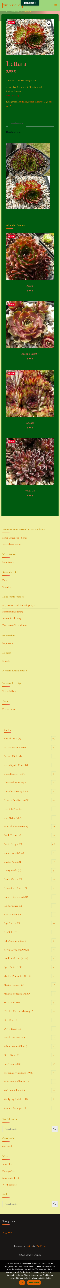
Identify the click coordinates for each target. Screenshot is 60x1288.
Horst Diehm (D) (12, 914)
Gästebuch (7, 1146)
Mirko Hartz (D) (12, 1002)
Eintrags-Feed (8, 1171)
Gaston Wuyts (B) (13, 861)
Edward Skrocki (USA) (16, 826)
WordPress (40, 1246)
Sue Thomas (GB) (13, 1064)
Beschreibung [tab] (17, 123)
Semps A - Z (16, 11)
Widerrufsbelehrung (11, 618)
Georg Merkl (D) (12, 870)
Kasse (4, 580)
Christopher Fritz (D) (15, 782)
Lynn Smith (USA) (13, 967)
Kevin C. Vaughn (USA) (16, 949)
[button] (48, 24)
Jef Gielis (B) (10, 932)
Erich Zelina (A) (12, 835)
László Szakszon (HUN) (16, 958)
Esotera (29, 1246)
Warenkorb (7, 587)
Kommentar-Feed (10, 1177)
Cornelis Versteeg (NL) (16, 791)
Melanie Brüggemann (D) (17, 993)
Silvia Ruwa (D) (12, 1055)
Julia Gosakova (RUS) (15, 940)
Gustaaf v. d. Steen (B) (15, 888)
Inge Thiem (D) (12, 923)
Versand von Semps (11, 544)
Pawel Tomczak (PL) (14, 1037)
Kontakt (6, 661)
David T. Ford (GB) (14, 808)
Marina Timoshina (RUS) (17, 976)
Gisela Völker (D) (13, 879)
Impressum (7, 643)
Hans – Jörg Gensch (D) (16, 896)
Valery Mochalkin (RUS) (17, 1081)
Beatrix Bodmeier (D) (15, 747)
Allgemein (7, 1232)
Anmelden (7, 1164)
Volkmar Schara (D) (14, 1090)
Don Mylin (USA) (13, 817)
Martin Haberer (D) (37, 101)
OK (22, 1283)
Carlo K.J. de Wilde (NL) (16, 765)
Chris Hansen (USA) (14, 773)
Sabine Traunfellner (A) (16, 1046)
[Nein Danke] (56, 1273)
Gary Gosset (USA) (14, 852)
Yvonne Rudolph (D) (15, 1108)
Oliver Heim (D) (12, 1028)
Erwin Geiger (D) (13, 844)
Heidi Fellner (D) (13, 905)
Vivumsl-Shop (12, 5)
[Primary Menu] (56, 5)
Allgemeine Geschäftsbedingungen (18, 605)
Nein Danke (34, 1283)
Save (12, 22)
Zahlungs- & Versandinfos (14, 625)
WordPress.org (9, 1184)
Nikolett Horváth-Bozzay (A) (19, 1011)
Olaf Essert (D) (11, 1020)
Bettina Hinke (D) (13, 756)
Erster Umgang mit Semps (14, 537)
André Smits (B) (12, 738)
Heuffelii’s (22, 101)
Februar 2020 (8, 709)
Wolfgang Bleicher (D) (16, 1099)
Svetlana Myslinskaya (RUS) (18, 1072)
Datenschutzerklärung (12, 611)
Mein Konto (8, 562)
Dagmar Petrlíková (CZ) (16, 800)
